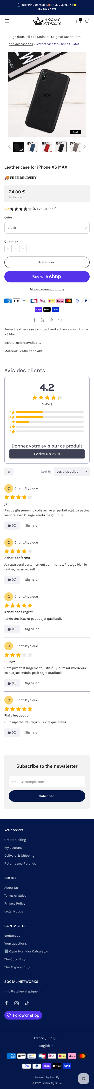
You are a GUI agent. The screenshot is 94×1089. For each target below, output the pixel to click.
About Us (11, 888)
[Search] (87, 20)
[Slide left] (10, 147)
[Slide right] (84, 147)
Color (8, 217)
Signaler (32, 525)
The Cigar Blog (15, 959)
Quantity (11, 241)
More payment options (47, 289)
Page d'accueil (19, 37)
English (44, 1046)
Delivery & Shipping (19, 856)
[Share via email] (59, 319)
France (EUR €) (44, 1038)
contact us (12, 936)
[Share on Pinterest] (51, 319)
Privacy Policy (14, 903)
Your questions (15, 943)
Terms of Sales (15, 896)
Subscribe (47, 796)
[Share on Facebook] (34, 319)
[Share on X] (42, 319)
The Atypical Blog (17, 967)
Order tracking (15, 840)
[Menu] (6, 21)
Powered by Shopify (47, 1077)
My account (13, 848)
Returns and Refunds (20, 863)
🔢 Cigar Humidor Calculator (26, 951)
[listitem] (47, 7)
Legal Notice (13, 911)
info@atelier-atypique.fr (22, 991)
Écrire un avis (47, 454)
